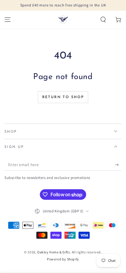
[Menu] (7, 20)
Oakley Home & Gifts (53, 252)
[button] (103, 20)
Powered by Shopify (63, 259)
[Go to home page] (63, 19)
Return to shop (63, 97)
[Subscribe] (118, 164)
